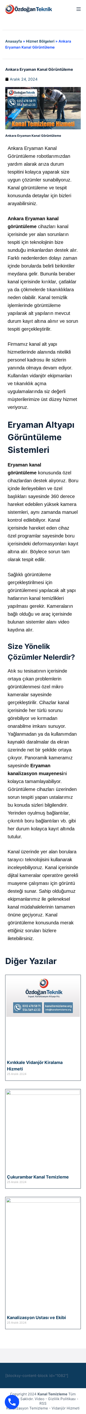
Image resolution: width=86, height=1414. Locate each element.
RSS (43, 1403)
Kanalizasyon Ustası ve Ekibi (36, 1317)
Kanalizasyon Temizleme (27, 1408)
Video (39, 1399)
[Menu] (78, 9)
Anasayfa (13, 41)
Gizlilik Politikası (62, 1399)
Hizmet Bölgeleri (40, 41)
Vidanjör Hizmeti (66, 1408)
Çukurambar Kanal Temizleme (38, 1176)
